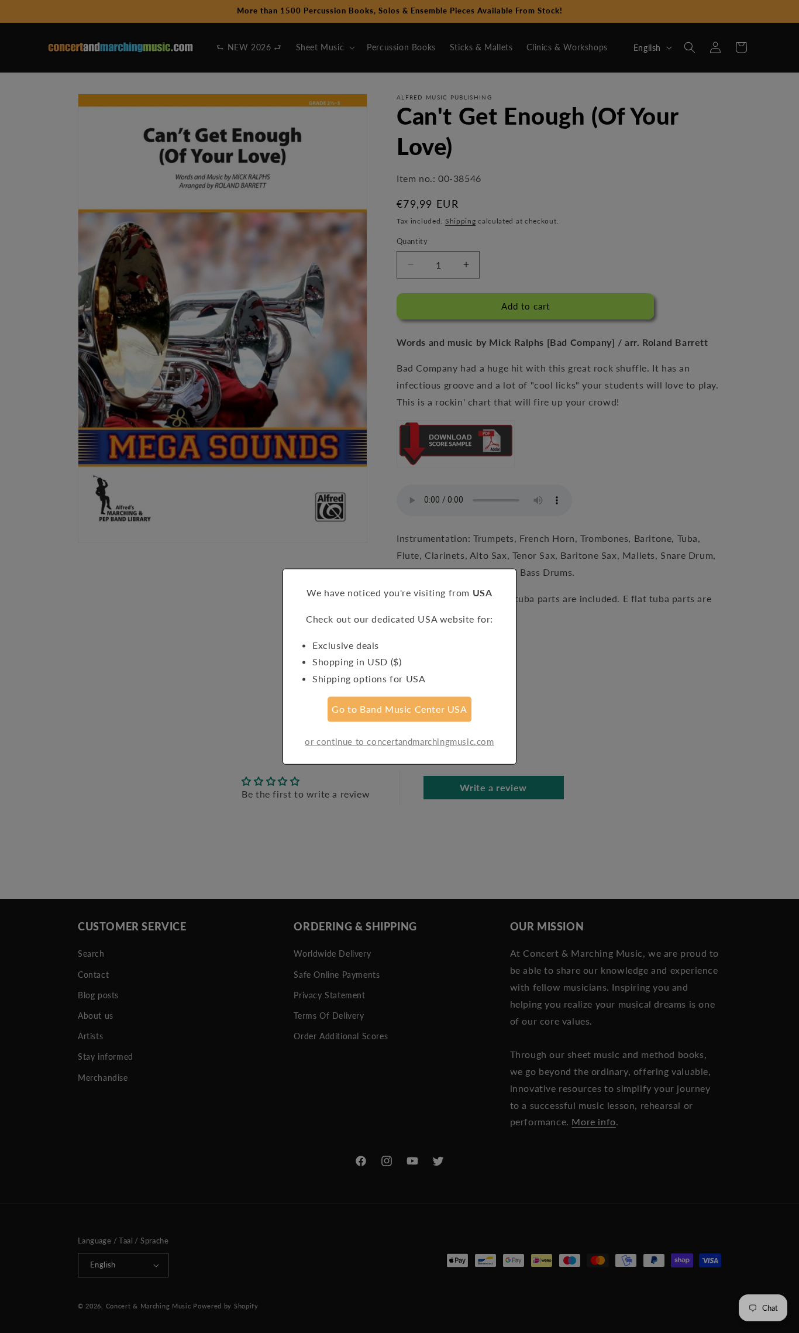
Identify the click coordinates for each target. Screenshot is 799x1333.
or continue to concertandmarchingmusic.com (399, 741)
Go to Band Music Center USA (399, 708)
